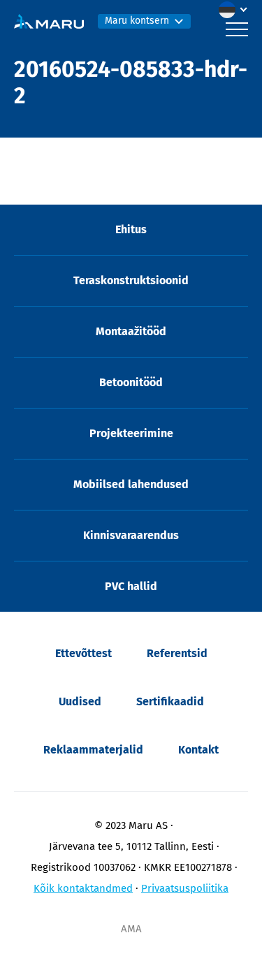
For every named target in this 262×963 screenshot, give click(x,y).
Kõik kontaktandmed (83, 888)
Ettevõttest (83, 653)
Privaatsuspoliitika (184, 888)
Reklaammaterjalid (93, 749)
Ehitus (131, 229)
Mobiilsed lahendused (131, 484)
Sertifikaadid (170, 701)
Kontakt (198, 749)
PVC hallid (131, 586)
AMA (131, 928)
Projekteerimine (131, 433)
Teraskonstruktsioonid (131, 280)
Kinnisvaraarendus (131, 535)
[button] (236, 9)
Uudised (80, 701)
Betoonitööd (131, 382)
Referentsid (177, 653)
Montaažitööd (131, 331)
